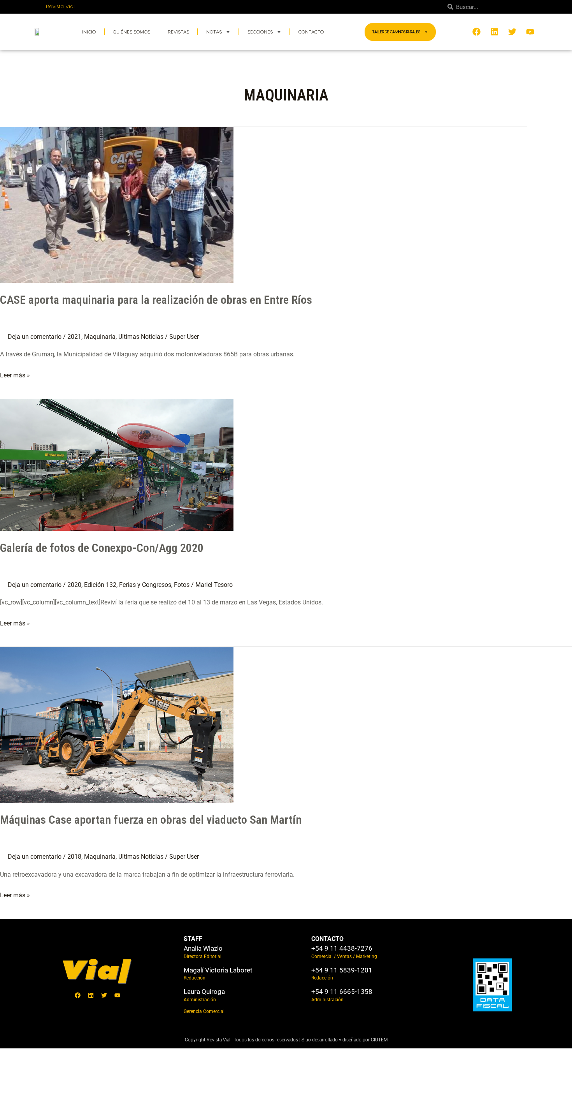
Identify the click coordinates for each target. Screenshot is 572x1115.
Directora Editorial (202, 956)
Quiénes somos (131, 32)
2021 (74, 336)
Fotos (181, 584)
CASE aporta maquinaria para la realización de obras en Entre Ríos (156, 299)
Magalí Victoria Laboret (218, 970)
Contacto (311, 32)
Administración (200, 999)
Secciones (260, 32)
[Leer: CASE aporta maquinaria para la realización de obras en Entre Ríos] (116, 204)
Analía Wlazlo (203, 948)
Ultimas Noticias (140, 336)
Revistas (178, 32)
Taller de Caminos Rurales (396, 32)
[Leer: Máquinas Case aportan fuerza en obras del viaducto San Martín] (116, 724)
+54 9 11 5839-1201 (341, 970)
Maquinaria (100, 336)
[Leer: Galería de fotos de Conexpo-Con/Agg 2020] (116, 464)
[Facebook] (77, 995)
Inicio (89, 32)
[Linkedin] (91, 995)
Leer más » (15, 374)
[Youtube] (117, 995)
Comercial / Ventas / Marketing (344, 956)
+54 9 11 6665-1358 (341, 991)
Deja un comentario (34, 336)
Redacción (194, 978)
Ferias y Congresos (145, 584)
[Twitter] (104, 995)
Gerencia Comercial (204, 1011)
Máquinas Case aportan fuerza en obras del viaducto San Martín (151, 819)
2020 (74, 584)
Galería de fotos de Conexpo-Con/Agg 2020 (102, 548)
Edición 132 (100, 584)
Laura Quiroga (204, 991)
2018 (74, 856)
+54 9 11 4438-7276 (341, 948)
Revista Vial (60, 6)
